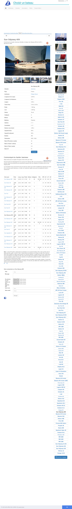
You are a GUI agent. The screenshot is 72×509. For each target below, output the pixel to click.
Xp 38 (61, 257)
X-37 (61, 196)
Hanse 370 (61, 158)
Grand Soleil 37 (61, 181)
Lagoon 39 (61, 131)
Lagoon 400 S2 (61, 387)
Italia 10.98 (61, 171)
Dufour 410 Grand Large (61, 133)
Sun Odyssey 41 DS (61, 84)
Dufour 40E (61, 418)
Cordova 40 (61, 396)
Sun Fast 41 (7, 229)
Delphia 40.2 (61, 366)
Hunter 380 (61, 183)
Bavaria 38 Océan (61, 281)
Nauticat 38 (61, 335)
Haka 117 (61, 285)
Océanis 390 (61, 189)
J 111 (61, 104)
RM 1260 (61, 441)
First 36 (61, 101)
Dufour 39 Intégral (61, 252)
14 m (28, 33)
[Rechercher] (67, 0)
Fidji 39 (61, 331)
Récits (31, 8)
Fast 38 (61, 144)
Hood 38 (61, 264)
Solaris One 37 (61, 205)
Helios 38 (61, 324)
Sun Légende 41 (8, 233)
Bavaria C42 (61, 416)
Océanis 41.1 (61, 408)
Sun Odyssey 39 (61, 250)
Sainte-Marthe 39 (61, 235)
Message (7, 274)
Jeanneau (33, 88)
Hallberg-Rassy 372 (61, 194)
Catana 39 (61, 350)
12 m (23, 33)
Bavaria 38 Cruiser (61, 142)
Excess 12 (61, 215)
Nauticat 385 (61, 283)
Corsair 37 (61, 167)
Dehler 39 (61, 329)
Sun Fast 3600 (61, 165)
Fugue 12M (61, 333)
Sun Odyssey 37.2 (61, 147)
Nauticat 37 (61, 151)
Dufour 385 (61, 198)
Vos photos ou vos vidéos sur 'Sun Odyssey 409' (7, 283)
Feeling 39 (60, 277)
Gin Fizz (61, 203)
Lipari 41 (61, 369)
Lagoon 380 (61, 242)
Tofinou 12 (61, 451)
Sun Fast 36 (61, 122)
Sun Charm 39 (7, 182)
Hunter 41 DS (61, 322)
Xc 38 (61, 255)
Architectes (10, 8)
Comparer (34, 151)
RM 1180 (61, 337)
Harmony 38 (61, 149)
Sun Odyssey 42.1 (8, 236)
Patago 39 (61, 410)
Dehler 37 (61, 97)
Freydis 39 (61, 425)
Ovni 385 (61, 266)
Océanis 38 (61, 126)
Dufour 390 (61, 138)
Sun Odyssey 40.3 (8, 211)
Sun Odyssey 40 (8, 200)
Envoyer (16, 295)
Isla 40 (61, 362)
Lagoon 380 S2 (61, 244)
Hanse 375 (61, 160)
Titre (6, 271)
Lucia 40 (61, 292)
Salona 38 (61, 237)
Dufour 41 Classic (61, 346)
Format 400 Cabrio (61, 423)
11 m (20, 33)
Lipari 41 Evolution (61, 371)
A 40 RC (61, 364)
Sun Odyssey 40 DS (61, 315)
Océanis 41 (61, 392)
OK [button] (67, 507)
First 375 (61, 178)
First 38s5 (61, 230)
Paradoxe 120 (61, 434)
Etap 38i (61, 169)
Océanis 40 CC (61, 405)
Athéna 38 (61, 259)
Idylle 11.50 (61, 117)
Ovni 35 (61, 108)
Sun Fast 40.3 (7, 204)
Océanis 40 (61, 342)
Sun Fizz (6, 193)
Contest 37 (61, 153)
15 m (31, 33)
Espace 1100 (61, 99)
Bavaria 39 (60, 299)
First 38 (61, 301)
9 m (15, 33)
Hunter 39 (61, 135)
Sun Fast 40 (7, 207)
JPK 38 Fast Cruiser (61, 201)
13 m (26, 33)
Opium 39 (61, 219)
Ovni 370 (61, 373)
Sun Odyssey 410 (8, 222)
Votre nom (7, 288)
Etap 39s (61, 261)
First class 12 (61, 382)
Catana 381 (61, 348)
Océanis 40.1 (61, 432)
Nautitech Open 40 (61, 430)
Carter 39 (61, 344)
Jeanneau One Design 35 (61, 303)
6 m (9, 33)
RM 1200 (61, 439)
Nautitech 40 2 (61, 403)
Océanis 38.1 (61, 128)
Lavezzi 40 (61, 355)
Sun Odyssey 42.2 (8, 243)
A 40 (61, 394)
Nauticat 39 (61, 226)
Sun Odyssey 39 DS (61, 270)
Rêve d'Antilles (61, 288)
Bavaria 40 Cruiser (61, 414)
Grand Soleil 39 (61, 339)
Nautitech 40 (61, 401)
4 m (5, 33)
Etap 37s (61, 112)
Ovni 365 (61, 210)
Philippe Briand (34, 94)
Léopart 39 (61, 208)
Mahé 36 (61, 106)
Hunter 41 (61, 319)
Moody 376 (61, 239)
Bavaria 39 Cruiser (61, 378)
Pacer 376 (61, 217)
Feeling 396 (61, 221)
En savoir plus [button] (20, 507)
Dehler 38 (61, 176)
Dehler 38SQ (61, 275)
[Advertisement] (36, 21)
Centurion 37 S (61, 124)
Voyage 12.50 (61, 453)
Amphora (61, 185)
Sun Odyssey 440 (8, 247)
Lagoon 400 (61, 385)
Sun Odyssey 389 (8, 179)
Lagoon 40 (61, 295)
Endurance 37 (61, 155)
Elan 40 (61, 352)
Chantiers (17, 8)
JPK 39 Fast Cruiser (61, 290)
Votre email (7, 290)
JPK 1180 (60, 326)
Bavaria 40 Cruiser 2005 (61, 380)
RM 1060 (61, 437)
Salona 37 (61, 174)
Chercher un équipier (61, 457)
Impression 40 (61, 224)
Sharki (61, 376)
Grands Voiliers (37, 8)
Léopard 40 (61, 389)
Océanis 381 (61, 232)
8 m (13, 33)
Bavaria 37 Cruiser (61, 140)
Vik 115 (61, 228)
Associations (24, 8)
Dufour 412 (61, 398)
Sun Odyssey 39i (8, 190)
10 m (17, 33)
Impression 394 (61, 162)
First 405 (61, 421)
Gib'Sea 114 (61, 191)
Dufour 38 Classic (61, 212)
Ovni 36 (61, 246)
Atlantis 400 (61, 297)
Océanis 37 (61, 119)
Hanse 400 (61, 428)
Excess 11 (61, 115)
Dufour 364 (61, 110)
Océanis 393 (61, 268)
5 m (7, 33)
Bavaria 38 (60, 279)
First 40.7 (61, 359)
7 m (11, 33)
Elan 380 (61, 187)
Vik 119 (61, 357)
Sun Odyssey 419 (8, 218)
